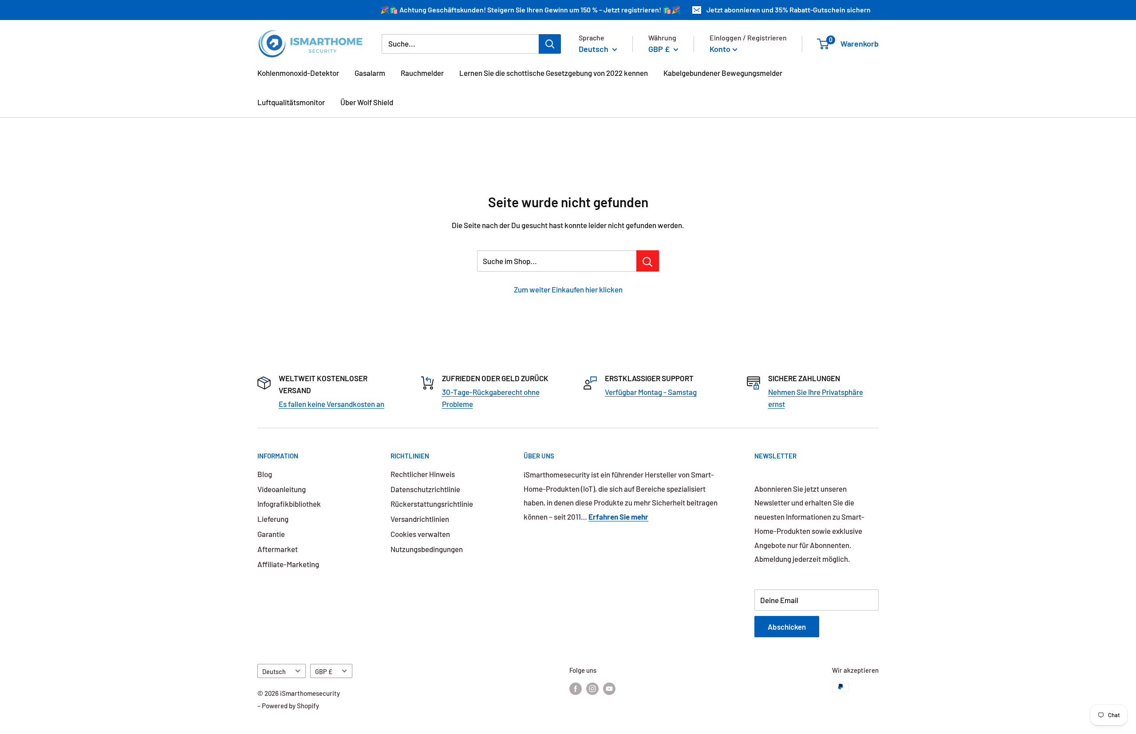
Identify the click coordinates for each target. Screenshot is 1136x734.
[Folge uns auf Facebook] (575, 688)
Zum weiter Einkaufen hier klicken (568, 289)
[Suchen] (550, 43)
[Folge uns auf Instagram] (592, 688)
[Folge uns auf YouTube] (609, 688)
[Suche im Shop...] (647, 261)
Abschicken (787, 626)
